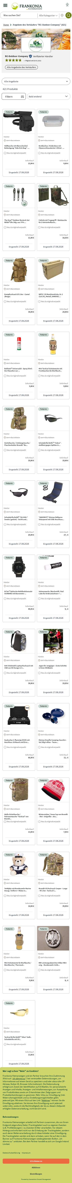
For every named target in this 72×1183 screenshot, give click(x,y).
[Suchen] (68, 15)
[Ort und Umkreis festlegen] (62, 15)
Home (6, 25)
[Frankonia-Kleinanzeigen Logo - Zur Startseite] (27, 5)
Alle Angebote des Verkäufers (21, 67)
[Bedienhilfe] (67, 5)
